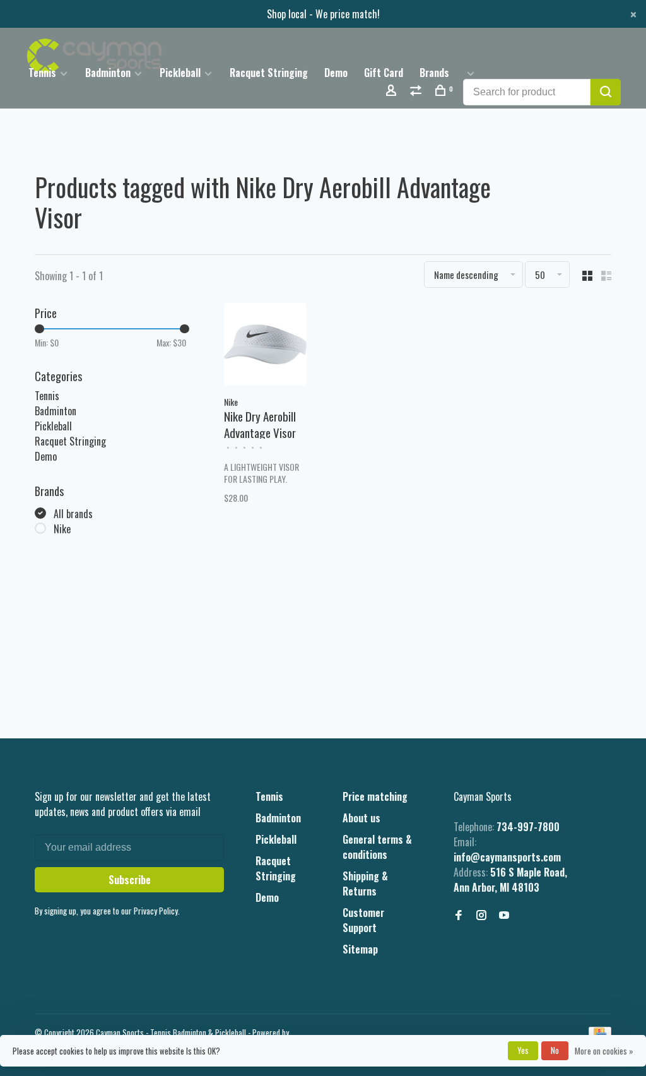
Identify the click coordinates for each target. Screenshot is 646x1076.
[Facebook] (459, 915)
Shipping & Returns (365, 883)
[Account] (392, 91)
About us (361, 817)
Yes (523, 1050)
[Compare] (417, 91)
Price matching (375, 796)
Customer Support (363, 920)
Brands (434, 72)
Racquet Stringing (269, 72)
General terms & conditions (377, 847)
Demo (336, 72)
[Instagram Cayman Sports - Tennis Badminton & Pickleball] (481, 915)
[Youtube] (504, 915)
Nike (62, 528)
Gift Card (383, 72)
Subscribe (130, 879)
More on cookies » (604, 1050)
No (555, 1050)
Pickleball (180, 72)
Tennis (42, 72)
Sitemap (360, 949)
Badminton (108, 72)
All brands (73, 513)
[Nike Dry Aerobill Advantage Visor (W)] (265, 346)
